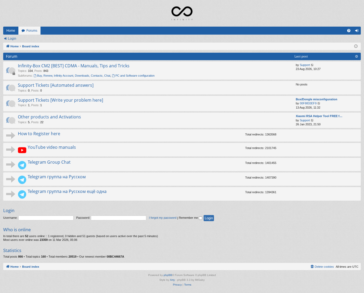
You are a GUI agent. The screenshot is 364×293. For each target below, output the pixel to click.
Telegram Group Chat (49, 162)
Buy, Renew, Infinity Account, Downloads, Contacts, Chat (73, 75)
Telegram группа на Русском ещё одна (67, 191)
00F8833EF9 (308, 103)
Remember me (189, 217)
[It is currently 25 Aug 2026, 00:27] (356, 46)
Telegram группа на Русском (57, 177)
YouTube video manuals (52, 147)
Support (305, 65)
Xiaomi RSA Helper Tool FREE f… (319, 116)
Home (10, 30)
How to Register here (39, 134)
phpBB (168, 275)
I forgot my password (162, 217)
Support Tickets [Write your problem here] (60, 100)
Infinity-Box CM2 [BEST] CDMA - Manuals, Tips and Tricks (74, 66)
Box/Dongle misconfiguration (316, 99)
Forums (31, 30)
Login (12, 38)
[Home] (182, 13)
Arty (172, 279)
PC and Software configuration (135, 75)
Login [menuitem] (358, 32)
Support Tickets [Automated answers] (56, 85)
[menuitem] (349, 31)
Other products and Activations (49, 117)
